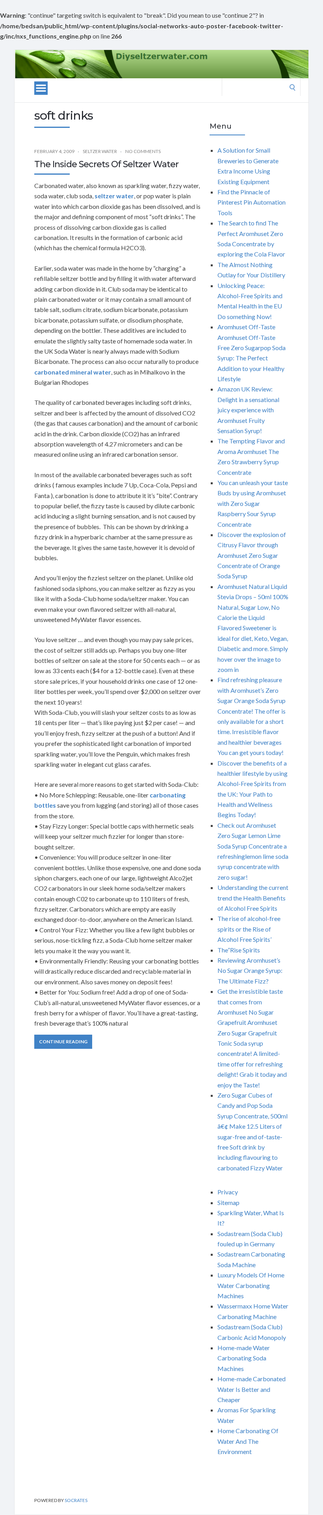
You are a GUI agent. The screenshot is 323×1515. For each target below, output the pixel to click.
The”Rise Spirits (238, 950)
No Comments (143, 151)
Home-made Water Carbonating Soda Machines (243, 1358)
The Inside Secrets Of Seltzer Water (106, 164)
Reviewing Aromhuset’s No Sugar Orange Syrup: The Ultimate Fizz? (249, 970)
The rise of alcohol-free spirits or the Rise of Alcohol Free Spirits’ (248, 929)
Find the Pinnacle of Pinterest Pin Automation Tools (251, 202)
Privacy (227, 1192)
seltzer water (114, 195)
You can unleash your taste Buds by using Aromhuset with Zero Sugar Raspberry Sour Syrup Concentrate (252, 503)
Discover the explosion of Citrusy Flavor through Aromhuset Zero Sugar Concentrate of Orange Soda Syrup (251, 555)
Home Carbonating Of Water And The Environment (247, 1441)
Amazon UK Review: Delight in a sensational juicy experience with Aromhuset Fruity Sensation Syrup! (248, 409)
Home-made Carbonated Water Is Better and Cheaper (251, 1389)
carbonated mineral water (72, 372)
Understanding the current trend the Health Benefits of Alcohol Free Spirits (252, 898)
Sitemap (228, 1202)
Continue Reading (63, 1041)
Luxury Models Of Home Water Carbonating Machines (250, 1285)
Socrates (76, 1500)
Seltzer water (100, 151)
